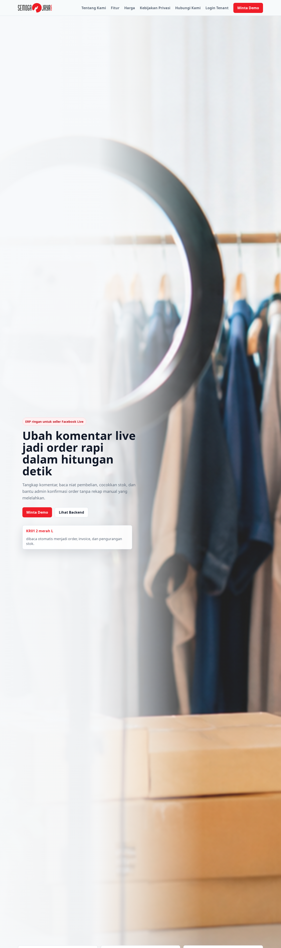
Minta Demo (248, 7)
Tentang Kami (93, 7)
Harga (129, 7)
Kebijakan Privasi (155, 7)
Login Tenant (217, 7)
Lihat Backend (71, 512)
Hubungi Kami (188, 7)
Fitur (115, 7)
